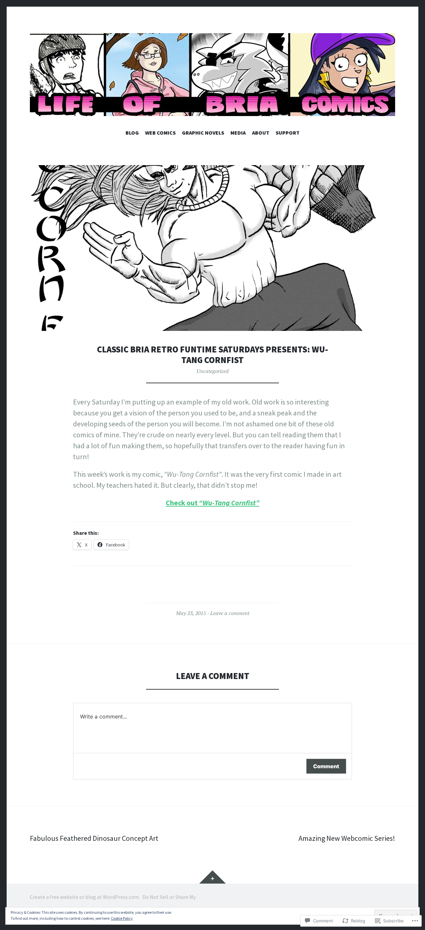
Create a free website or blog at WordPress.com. (85, 897)
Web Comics (160, 132)
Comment (326, 766)
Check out (182, 502)
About (260, 132)
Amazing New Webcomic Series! (346, 838)
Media (238, 132)
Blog (132, 132)
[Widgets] (212, 877)
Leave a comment (229, 613)
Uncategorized (213, 371)
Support (287, 132)
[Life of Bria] (212, 74)
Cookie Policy (122, 918)
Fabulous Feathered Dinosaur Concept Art (94, 838)
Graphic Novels (203, 132)
